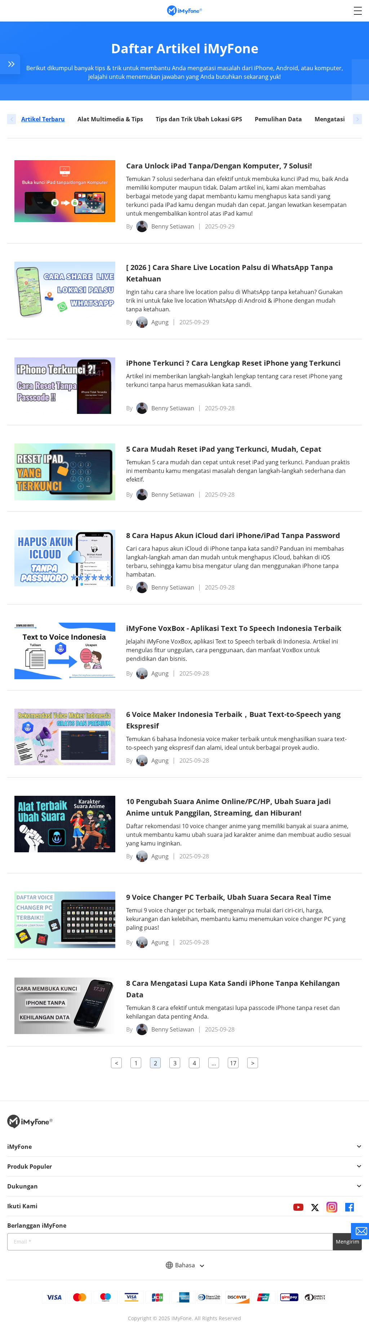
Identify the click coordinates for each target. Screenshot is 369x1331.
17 (233, 1063)
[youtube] (298, 1207)
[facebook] (349, 1207)
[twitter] (315, 1207)
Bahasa (185, 1265)
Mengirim (347, 1241)
